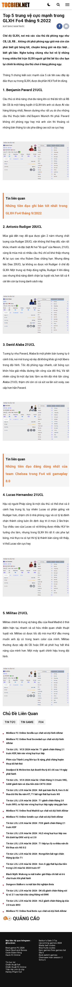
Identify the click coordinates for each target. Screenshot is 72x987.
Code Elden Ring (14, 952)
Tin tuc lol (10, 962)
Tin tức (10, 722)
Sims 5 (42, 960)
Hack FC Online (13, 955)
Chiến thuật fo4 (13, 964)
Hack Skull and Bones (16, 950)
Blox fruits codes (47, 948)
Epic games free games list (52, 950)
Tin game (27, 722)
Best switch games (48, 955)
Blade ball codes (47, 945)
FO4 (41, 722)
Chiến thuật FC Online (16, 967)
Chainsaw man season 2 (50, 957)
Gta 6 (41, 952)
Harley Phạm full (14, 972)
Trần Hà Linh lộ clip (15, 969)
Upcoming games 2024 (50, 943)
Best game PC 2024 (15, 948)
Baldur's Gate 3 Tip (48, 940)
